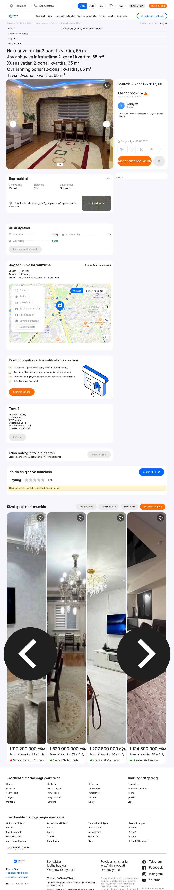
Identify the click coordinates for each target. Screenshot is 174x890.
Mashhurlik (129, 506)
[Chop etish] (141, 149)
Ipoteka (111, 16)
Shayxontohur (54, 797)
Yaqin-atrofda (86, 506)
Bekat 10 (133, 836)
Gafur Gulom (53, 841)
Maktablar (25, 302)
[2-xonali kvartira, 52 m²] (146, 754)
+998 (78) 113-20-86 (17, 873)
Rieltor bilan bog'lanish (134, 161)
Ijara (50, 16)
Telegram (155, 861)
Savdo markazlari (29, 320)
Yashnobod (12, 793)
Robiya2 (163, 23)
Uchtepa (10, 802)
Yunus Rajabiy (95, 832)
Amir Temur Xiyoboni (16, 841)
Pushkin (10, 827)
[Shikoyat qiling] (161, 149)
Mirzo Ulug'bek (55, 788)
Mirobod (10, 788)
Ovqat (23, 290)
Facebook (155, 867)
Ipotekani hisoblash (154, 16)
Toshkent (20, 5)
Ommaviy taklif (111, 870)
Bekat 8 (132, 827)
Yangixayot (93, 793)
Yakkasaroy (94, 788)
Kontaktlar (54, 861)
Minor (90, 841)
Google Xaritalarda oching (98, 265)
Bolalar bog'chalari (30, 308)
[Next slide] (106, 123)
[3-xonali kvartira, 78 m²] (66, 754)
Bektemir (51, 784)
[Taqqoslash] (122, 149)
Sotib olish (40, 16)
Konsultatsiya (47, 5)
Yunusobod (53, 793)
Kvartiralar (133, 784)
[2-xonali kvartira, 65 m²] (106, 754)
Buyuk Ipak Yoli (13, 832)
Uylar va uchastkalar (87, 16)
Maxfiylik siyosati (113, 865)
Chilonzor (93, 784)
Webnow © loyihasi (60, 870)
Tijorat (102, 16)
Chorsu (50, 832)
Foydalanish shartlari (115, 861)
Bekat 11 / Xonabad (138, 841)
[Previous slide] (13, 123)
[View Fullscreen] (106, 336)
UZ (121, 5)
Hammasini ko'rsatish (18, 847)
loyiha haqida (56, 865)
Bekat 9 (132, 832)
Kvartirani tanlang (21, 392)
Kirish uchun (137, 6)
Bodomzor (93, 836)
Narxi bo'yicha (109, 506)
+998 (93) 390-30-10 (17, 877)
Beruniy (51, 827)
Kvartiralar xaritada (137, 788)
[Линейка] (106, 319)
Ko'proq (17, 437)
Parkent (92, 797)
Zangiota (51, 802)
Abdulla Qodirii (95, 827)
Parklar (23, 296)
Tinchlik (51, 836)
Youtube (154, 880)
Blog (130, 802)
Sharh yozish (149, 472)
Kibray (91, 802)
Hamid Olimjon (13, 836)
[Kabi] (107, 85)
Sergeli (9, 797)
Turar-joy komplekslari (64, 16)
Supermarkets (27, 326)
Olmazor (10, 784)
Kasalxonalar (27, 314)
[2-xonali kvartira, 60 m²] (26, 754)
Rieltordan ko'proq (152, 506)
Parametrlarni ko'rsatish (25, 249)
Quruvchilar (122, 16)
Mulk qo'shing (158, 6)
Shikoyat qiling (99, 454)
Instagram (155, 874)
